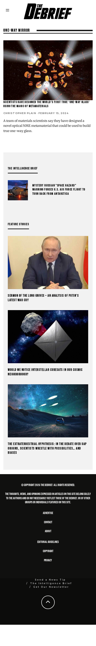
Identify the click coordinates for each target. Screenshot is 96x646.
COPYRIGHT (48, 551)
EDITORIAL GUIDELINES (48, 542)
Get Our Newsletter (51, 587)
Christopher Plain (19, 113)
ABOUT (48, 531)
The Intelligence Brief (51, 583)
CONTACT (48, 522)
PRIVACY (48, 560)
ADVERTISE (48, 513)
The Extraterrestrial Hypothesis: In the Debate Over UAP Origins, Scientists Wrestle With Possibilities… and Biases (47, 448)
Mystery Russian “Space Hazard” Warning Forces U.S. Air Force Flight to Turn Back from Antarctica (59, 189)
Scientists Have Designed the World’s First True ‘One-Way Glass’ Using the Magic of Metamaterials (46, 104)
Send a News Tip (50, 579)
